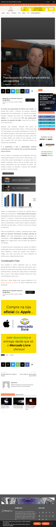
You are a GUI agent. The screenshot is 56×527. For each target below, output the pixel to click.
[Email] (22, 91)
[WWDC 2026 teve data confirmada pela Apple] (18, 401)
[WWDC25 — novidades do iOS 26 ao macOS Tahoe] (31, 401)
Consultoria (48, 4)
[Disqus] (18, 436)
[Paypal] (7, 5)
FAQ (19, 13)
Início (2, 16)
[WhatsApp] (21, 5)
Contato (37, 4)
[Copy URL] (3, 91)
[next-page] (4, 412)
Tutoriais (13, 13)
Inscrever (51, 128)
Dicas (7, 13)
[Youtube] (24, 5)
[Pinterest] (9, 5)
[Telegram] (14, 5)
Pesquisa (11, 355)
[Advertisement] (28, 28)
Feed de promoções (35, 13)
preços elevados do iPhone (9, 282)
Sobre (33, 4)
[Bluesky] (26, 5)
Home (3, 13)
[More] (32, 91)
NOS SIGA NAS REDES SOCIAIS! (46, 112)
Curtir (52, 116)
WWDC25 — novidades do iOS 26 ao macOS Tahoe (30, 408)
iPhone (6, 355)
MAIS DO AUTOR (19, 394)
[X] (19, 5)
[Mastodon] (28, 5)
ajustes (11, 525)
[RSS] (12, 5)
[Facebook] (2, 5)
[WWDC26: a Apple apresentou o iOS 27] (6, 401)
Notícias (6, 16)
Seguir (52, 119)
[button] (53, 13)
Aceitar (37, 523)
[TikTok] (16, 5)
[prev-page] (2, 412)
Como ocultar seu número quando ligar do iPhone (28, 375)
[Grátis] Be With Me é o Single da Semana (9, 375)
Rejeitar (45, 523)
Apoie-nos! (42, 4)
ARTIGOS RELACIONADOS (8, 394)
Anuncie (53, 4)
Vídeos (23, 13)
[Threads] (31, 5)
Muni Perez (8, 84)
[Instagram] (4, 5)
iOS (28, 13)
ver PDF (9, 118)
